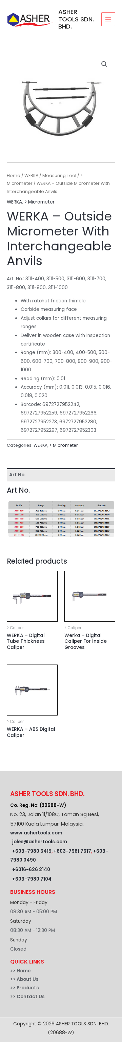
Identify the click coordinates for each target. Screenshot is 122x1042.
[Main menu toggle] (108, 19)
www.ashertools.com (36, 833)
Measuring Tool (59, 175)
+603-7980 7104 (32, 879)
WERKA (31, 175)
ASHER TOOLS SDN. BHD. (76, 19)
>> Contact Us (27, 996)
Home (13, 175)
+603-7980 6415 (32, 851)
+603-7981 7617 (72, 851)
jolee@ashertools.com (39, 841)
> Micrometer (39, 202)
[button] (104, 64)
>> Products (24, 988)
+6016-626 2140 (31, 869)
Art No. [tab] (17, 475)
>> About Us (24, 979)
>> (13, 971)
